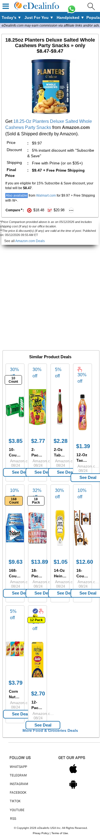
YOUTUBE (17, 810)
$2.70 (38, 693)
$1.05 (61, 562)
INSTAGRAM (19, 784)
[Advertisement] (50, 295)
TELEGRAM (18, 775)
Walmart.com (46, 195)
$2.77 (38, 441)
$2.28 (61, 441)
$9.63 (15, 562)
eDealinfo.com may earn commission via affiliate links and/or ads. (51, 25)
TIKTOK (15, 801)
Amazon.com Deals (30, 241)
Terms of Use (59, 833)
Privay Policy (41, 833)
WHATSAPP (18, 767)
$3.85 (15, 441)
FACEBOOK (18, 792)
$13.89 (39, 562)
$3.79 (15, 683)
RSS (13, 819)
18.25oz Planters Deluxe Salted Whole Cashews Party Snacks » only (50, 45)
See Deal (20, 472)
